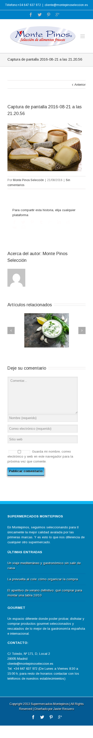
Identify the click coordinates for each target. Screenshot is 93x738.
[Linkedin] (59, 222)
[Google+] (58, 15)
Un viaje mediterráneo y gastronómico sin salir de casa (44, 565)
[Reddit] (68, 222)
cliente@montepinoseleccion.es (66, 5)
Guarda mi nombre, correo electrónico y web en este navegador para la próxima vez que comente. (40, 456)
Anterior (80, 84)
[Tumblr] (41, 222)
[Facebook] (31, 15)
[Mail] (24, 227)
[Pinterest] (49, 15)
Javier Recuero (63, 709)
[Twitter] (40, 15)
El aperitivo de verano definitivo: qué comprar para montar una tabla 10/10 (44, 592)
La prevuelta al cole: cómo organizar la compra (42, 579)
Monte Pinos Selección (28, 180)
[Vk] (14, 227)
